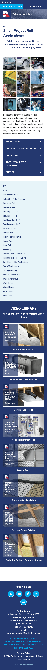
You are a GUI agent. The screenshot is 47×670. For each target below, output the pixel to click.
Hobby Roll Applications (12, 237)
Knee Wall (7, 245)
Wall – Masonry (9, 283)
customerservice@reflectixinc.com (23, 633)
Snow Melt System (11, 266)
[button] (23, 142)
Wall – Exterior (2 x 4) (11, 275)
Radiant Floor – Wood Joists (14, 258)
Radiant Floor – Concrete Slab (15, 254)
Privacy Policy (24, 653)
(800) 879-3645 (20, 620)
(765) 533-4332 (23, 623)
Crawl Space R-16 (10, 212)
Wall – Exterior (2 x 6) (11, 279)
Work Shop (7, 296)
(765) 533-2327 (25, 627)
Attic (5, 191)
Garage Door (8, 233)
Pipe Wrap (7, 249)
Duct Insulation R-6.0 (11, 224)
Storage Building (10, 270)
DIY (5, 185)
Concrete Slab (9, 207)
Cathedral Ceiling (10, 203)
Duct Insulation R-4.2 (11, 220)
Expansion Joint (9, 228)
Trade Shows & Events (12, 6)
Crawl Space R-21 (10, 216)
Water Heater (8, 287)
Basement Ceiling (10, 195)
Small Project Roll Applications (15, 262)
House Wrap (8, 241)
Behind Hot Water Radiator (14, 199)
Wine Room (8, 291)
